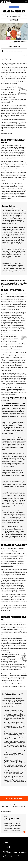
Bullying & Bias (10, 59)
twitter (14, 806)
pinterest (25, 806)
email (7, 806)
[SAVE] (24, 832)
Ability (5, 59)
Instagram (11, 806)
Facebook (4, 847)
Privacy (9, 852)
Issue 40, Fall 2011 (14, 20)
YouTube (9, 847)
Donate (7, 842)
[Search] (23, 1)
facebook (9, 806)
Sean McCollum (14, 19)
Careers (15, 852)
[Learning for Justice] (7, 2)
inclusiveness (15, 673)
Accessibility (23, 852)
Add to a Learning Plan (14, 46)
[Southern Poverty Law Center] (2, 2)
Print (23, 55)
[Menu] (26, 1)
